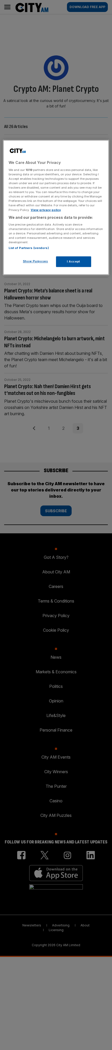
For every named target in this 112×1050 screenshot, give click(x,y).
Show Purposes (35, 261)
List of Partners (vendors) (29, 248)
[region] (56, 207)
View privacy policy (46, 210)
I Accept (73, 261)
